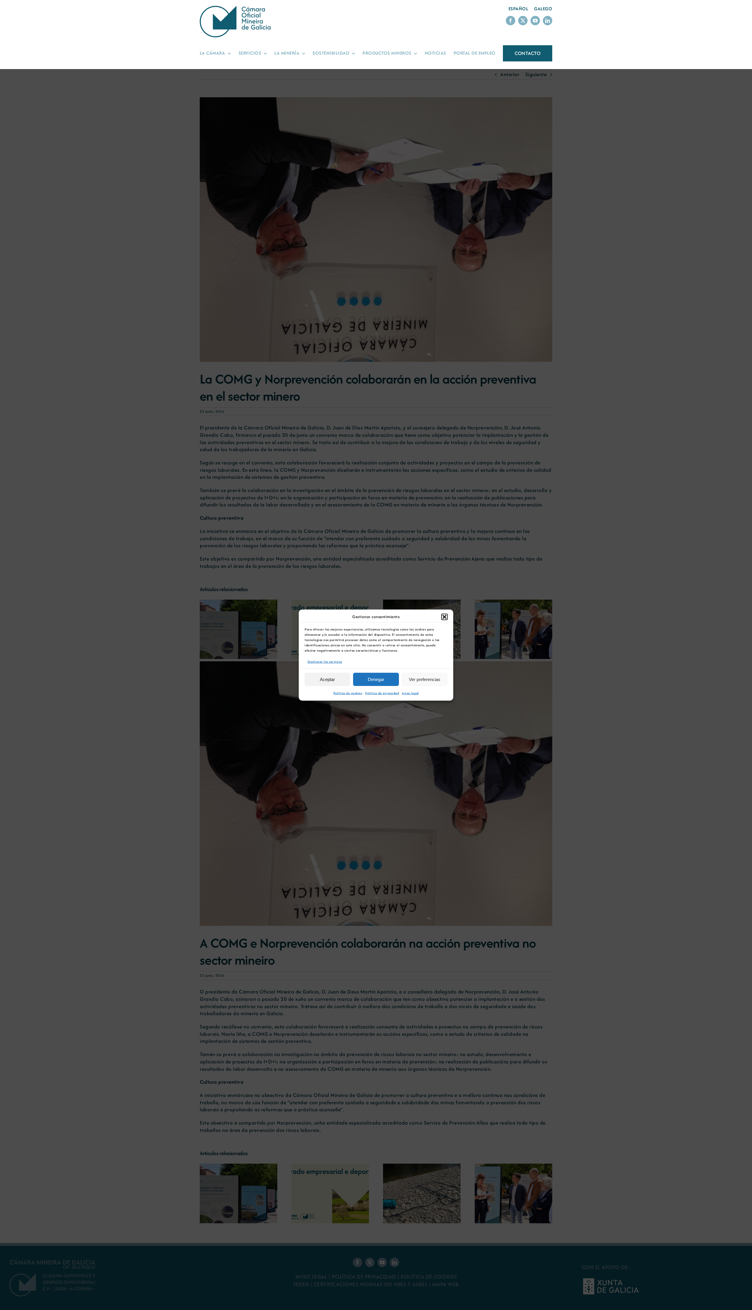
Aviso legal (410, 693)
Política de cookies (347, 693)
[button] (444, 617)
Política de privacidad (382, 693)
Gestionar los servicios (325, 661)
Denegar (376, 679)
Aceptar (327, 679)
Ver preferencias (424, 679)
